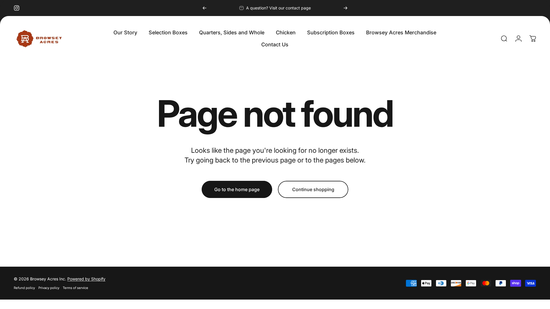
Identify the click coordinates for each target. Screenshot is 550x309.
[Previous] (204, 8)
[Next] (345, 8)
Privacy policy (48, 288)
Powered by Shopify (86, 278)
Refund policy (24, 288)
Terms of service (75, 288)
